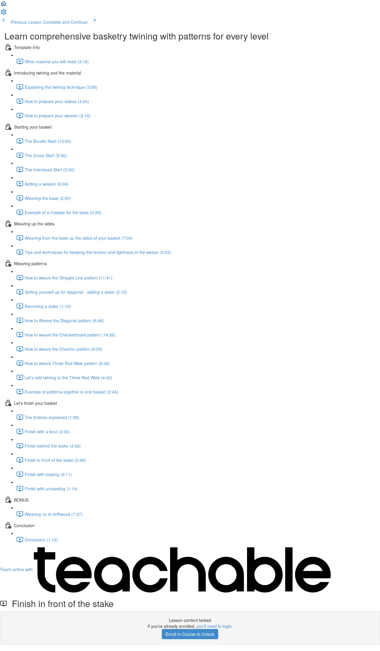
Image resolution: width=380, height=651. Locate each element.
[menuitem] (3, 14)
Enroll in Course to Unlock (190, 634)
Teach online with (17, 569)
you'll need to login (214, 626)
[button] (3, 5)
